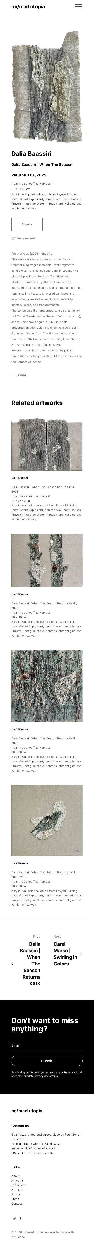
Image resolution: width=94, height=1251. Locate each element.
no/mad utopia (28, 6)
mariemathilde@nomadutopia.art (33, 1148)
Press (15, 1199)
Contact (16, 1203)
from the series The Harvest (30, 183)
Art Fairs (17, 1189)
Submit (47, 1061)
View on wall (26, 238)
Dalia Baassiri (31, 153)
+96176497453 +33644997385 (32, 1153)
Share (21, 375)
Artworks (17, 1180)
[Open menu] (79, 7)
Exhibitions (18, 1185)
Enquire (27, 224)
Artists (15, 1194)
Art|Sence (18, 1237)
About (15, 1176)
